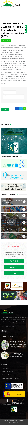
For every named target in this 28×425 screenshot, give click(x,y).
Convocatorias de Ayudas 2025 (11, 156)
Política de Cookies (7, 375)
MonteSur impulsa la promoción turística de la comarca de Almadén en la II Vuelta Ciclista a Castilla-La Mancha (18, 345)
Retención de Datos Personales (10, 378)
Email (14, 273)
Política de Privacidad (7, 371)
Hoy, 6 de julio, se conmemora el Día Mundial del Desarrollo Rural (18, 355)
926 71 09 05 (14, 261)
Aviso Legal (5, 368)
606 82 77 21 (14, 267)
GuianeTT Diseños (14, 423)
